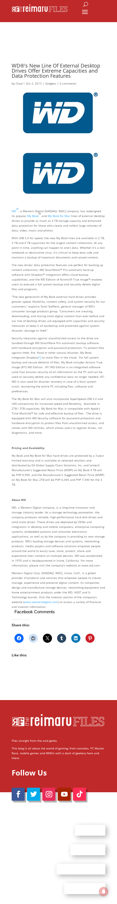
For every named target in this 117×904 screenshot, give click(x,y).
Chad (19, 83)
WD (15, 210)
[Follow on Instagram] (48, 794)
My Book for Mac (59, 216)
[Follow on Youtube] (64, 794)
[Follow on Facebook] (18, 794)
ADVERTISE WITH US (81, 869)
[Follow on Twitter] (33, 794)
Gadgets (50, 83)
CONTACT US (88, 849)
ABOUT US (90, 830)
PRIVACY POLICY (85, 888)
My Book (33, 216)
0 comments (68, 83)
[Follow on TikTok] (79, 794)
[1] (39, 357)
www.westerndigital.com (41, 602)
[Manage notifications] (103, 891)
